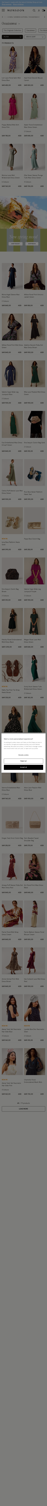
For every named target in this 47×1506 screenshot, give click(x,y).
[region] (23, 753)
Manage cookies (23, 755)
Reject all (23, 761)
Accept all (23, 767)
